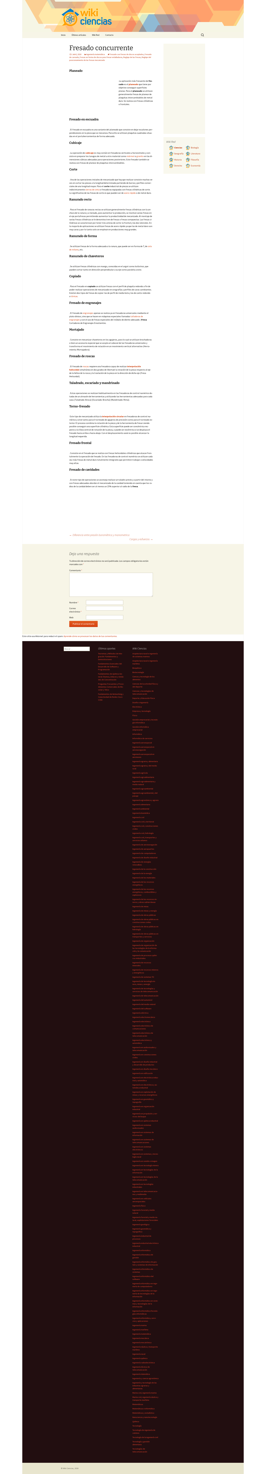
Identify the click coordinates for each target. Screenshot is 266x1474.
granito (140, 156)
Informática (137, 734)
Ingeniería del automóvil (142, 1000)
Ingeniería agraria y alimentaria (145, 761)
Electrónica (137, 707)
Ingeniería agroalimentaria (143, 777)
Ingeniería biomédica (141, 813)
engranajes (88, 313)
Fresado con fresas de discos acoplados (127, 54)
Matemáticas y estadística (143, 1413)
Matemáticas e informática (143, 1408)
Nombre (74, 602)
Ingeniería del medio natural (143, 1004)
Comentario (75, 570)
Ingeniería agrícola (140, 773)
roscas (86, 366)
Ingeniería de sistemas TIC (143, 977)
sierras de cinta (92, 189)
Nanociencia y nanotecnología (144, 1417)
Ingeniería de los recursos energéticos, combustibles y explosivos (144, 892)
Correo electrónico (75, 610)
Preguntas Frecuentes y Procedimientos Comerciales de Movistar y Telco (111, 687)
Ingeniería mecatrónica (141, 1342)
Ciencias (178, 147)
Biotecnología (138, 672)
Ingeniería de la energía (142, 873)
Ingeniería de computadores (144, 853)
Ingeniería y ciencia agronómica (145, 1378)
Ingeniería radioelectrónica (143, 1362)
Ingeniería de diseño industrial (144, 857)
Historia (178, 159)
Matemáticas (137, 1404)
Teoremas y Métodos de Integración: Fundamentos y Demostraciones (110, 656)
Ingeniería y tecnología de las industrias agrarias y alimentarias (144, 1385)
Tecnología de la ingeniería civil (145, 1437)
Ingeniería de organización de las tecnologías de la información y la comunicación (144, 948)
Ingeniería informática (141, 1250)
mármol (130, 156)
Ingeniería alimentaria (141, 804)
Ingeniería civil (138, 817)
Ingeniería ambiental (140, 809)
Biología (195, 147)
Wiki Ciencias (68, 1468)
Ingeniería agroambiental (142, 788)
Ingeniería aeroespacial (142, 742)
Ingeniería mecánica (140, 1338)
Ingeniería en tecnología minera (145, 1165)
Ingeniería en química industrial (145, 1121)
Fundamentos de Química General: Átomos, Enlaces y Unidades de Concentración (111, 677)
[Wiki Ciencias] (133, 16)
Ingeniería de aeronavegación (144, 844)
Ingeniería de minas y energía (144, 911)
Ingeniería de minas (140, 906)
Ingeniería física (138, 1206)
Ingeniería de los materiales (143, 877)
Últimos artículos (78, 35)
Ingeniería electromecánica (143, 1017)
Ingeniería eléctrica (140, 1013)
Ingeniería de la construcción (144, 869)
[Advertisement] (94, 96)
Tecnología (136, 1426)
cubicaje (89, 152)
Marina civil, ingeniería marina (144, 1393)
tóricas (74, 296)
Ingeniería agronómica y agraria (145, 800)
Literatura (195, 153)
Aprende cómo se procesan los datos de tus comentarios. (90, 636)
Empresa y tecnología (141, 711)
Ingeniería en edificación (142, 1073)
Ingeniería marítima (140, 1329)
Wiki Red (95, 35)
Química (135, 1421)
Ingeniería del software (141, 1008)
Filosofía (195, 159)
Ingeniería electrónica (141, 1021)
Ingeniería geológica (140, 1224)
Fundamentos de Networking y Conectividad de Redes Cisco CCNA (110, 697)
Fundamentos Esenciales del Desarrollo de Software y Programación (110, 666)
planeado (133, 84)
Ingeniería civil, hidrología (143, 833)
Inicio (63, 35)
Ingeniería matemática (95, 54)
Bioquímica (136, 668)
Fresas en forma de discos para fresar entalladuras (101, 57)
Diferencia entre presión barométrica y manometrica (99, 535)
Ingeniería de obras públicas (144, 915)
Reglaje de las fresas (132, 57)
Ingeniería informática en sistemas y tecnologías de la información (145, 1304)
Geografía (178, 153)
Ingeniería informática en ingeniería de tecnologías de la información (145, 1293)
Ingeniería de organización (143, 941)
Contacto (109, 35)
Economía (195, 165)
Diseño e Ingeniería (140, 702)
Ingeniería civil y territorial (143, 821)
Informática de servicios (142, 738)
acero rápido (130, 192)
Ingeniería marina (139, 1325)
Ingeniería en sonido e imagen (144, 1161)
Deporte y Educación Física (143, 698)
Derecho (178, 165)
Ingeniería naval (138, 1354)
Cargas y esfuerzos (141, 539)
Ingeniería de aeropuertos (143, 849)
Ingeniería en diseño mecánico (145, 1069)
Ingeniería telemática (141, 1374)
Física (134, 715)
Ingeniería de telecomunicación (145, 995)
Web (71, 617)
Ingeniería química (139, 1358)
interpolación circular (113, 416)
